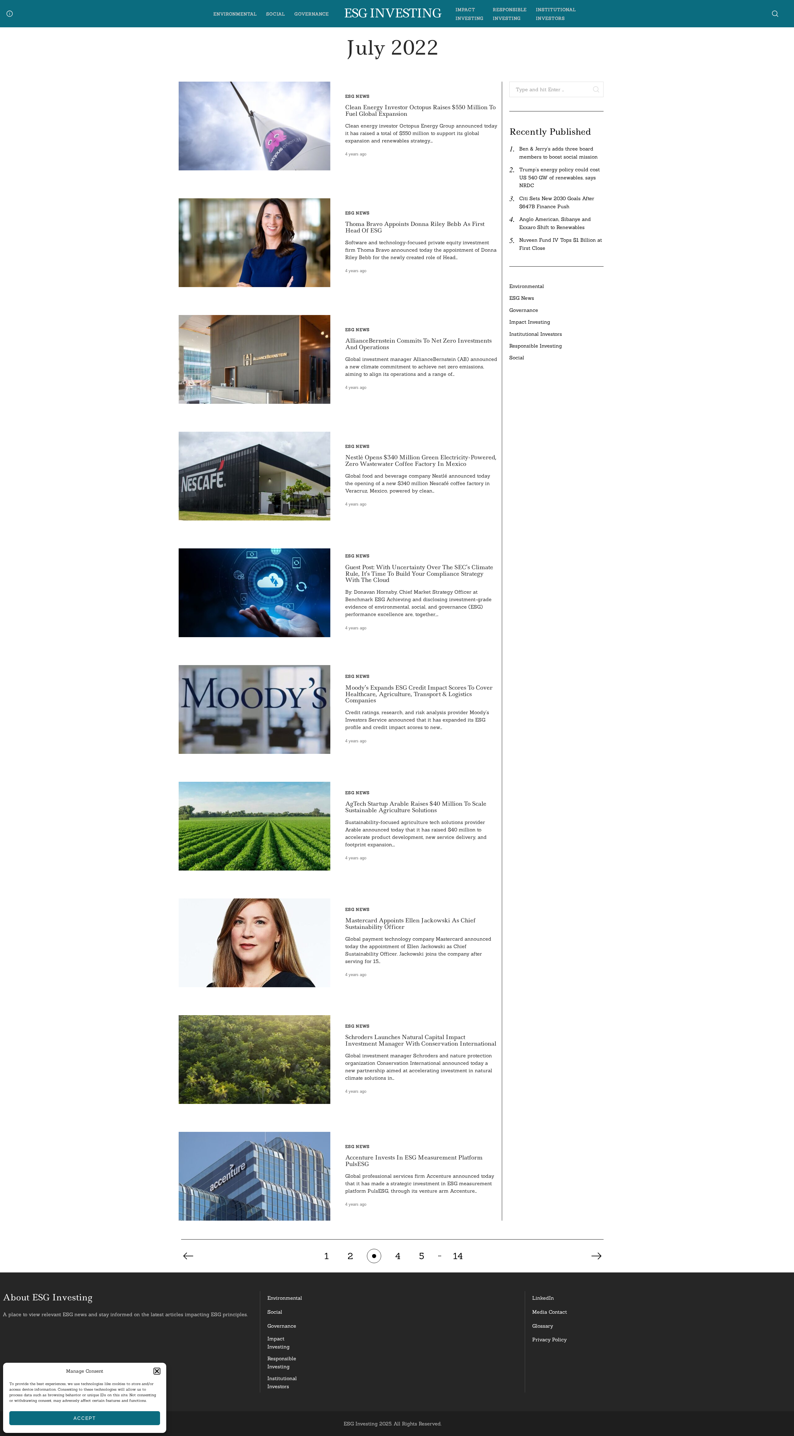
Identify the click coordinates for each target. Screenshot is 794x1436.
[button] (157, 1371)
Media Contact (549, 1312)
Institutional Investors (535, 334)
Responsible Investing (535, 346)
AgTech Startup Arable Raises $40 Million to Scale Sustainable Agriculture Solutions (415, 807)
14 (458, 1256)
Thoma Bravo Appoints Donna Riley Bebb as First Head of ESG (414, 227)
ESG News (357, 96)
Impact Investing (529, 322)
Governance (311, 14)
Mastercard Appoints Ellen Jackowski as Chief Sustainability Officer (410, 923)
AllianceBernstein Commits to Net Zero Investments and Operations (418, 344)
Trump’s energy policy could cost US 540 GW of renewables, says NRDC (559, 177)
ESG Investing (392, 13)
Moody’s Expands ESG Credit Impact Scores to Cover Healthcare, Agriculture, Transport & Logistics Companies (419, 694)
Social (275, 14)
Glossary (542, 1326)
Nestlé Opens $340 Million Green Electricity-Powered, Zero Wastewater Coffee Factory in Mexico (421, 460)
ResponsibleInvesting (281, 1362)
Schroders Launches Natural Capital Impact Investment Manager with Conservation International (420, 1040)
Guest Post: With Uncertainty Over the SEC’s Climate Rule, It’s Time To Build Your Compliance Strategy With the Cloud (419, 573)
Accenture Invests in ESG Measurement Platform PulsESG (414, 1161)
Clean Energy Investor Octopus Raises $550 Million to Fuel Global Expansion (420, 110)
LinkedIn (543, 1298)
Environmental (235, 14)
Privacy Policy (549, 1339)
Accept (85, 1418)
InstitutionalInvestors (282, 1382)
